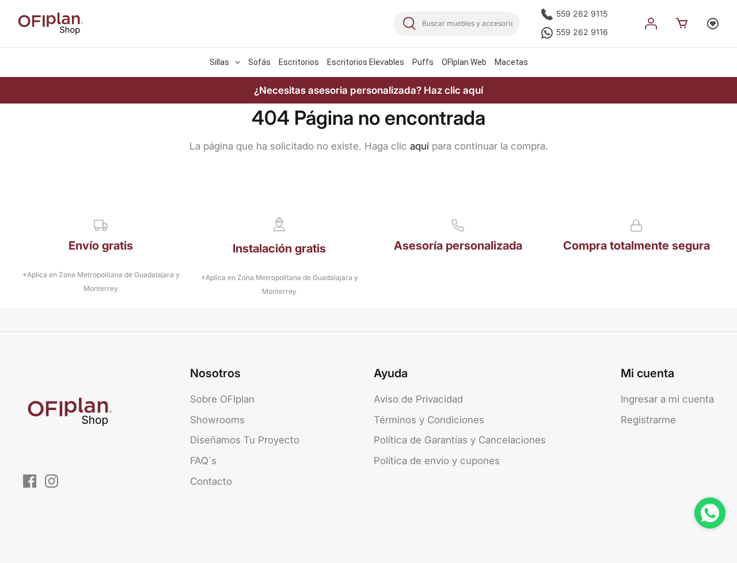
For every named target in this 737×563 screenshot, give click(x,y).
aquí (419, 146)
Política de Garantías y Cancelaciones (460, 440)
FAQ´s (203, 460)
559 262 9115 (580, 13)
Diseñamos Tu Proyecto (244, 440)
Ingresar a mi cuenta (667, 399)
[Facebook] (29, 481)
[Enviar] (409, 23)
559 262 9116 (581, 32)
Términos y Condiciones (429, 420)
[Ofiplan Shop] (50, 24)
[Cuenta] (651, 23)
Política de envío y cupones (437, 460)
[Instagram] (51, 481)
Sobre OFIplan (222, 399)
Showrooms (217, 420)
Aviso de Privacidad (418, 399)
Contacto (211, 481)
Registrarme (648, 420)
